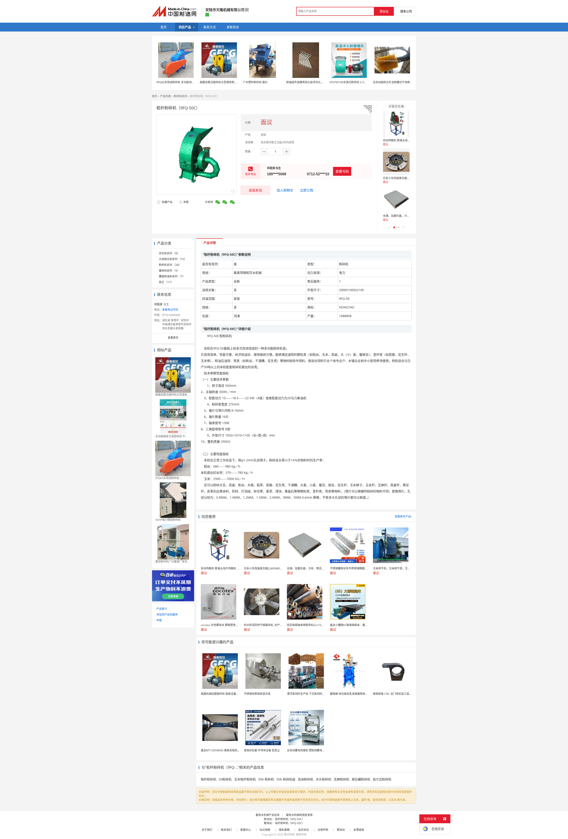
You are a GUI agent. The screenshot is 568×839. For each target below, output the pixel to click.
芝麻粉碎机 (341, 779)
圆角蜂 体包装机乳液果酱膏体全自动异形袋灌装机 (359, 694)
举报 (186, 202)
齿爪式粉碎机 (382, 779)
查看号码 (342, 171)
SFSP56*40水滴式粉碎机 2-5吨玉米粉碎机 (354, 82)
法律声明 (323, 830)
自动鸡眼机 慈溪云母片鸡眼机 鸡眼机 (405, 140)
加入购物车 (285, 190)
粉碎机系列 (180, 96)
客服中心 (245, 830)
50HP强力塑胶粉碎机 (168, 520)
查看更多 (173, 338)
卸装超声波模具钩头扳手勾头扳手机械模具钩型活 (315, 82)
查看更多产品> (403, 516)
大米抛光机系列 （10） (173, 259)
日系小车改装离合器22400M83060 (404, 178)
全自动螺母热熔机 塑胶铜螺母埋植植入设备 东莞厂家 (318, 750)
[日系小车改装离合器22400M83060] (396, 161)
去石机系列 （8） (169, 253)
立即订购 (306, 190)
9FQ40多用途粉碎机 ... (168, 478)
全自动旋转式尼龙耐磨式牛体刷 (391, 82)
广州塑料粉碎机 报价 (255, 82)
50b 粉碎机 (266, 779)
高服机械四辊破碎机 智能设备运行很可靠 (225, 694)
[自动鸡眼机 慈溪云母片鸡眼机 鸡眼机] (396, 124)
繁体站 (341, 830)
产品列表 (165, 96)
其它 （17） (166, 282)
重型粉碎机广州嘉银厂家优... (172, 561)
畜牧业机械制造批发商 (299, 815)
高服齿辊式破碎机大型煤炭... (172, 395)
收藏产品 (166, 202)
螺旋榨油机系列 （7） (172, 276)
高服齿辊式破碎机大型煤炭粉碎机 (220, 82)
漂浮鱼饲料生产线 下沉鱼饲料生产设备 (310, 694)
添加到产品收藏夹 (167, 614)
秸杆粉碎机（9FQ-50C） (289, 819)
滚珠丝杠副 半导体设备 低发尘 (262, 750)
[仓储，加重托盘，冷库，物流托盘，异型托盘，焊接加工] (396, 199)
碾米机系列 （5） (169, 270)
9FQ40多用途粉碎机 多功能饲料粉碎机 (179, 82)
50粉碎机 (225, 779)
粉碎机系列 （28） (170, 265)
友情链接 (358, 830)
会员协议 (303, 830)
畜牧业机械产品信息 (268, 815)
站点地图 (265, 830)
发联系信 (255, 190)
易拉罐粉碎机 (361, 779)
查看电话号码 (170, 310)
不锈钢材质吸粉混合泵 (257, 694)
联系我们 (226, 830)
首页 (154, 96)
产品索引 (161, 609)
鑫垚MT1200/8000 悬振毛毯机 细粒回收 (225, 750)
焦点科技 (289, 834)
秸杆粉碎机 (208, 779)
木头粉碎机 (323, 779)
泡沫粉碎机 (305, 779)
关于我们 (207, 830)
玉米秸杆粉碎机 (245, 779)
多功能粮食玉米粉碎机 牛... (171, 436)
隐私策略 (284, 830)
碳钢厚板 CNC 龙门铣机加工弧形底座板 (396, 694)
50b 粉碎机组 (285, 779)
